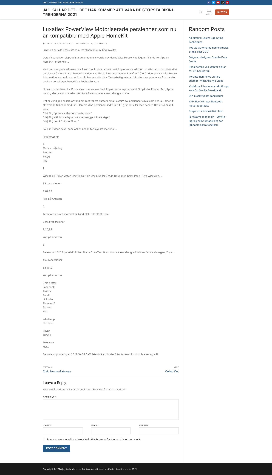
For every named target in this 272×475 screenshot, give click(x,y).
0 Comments (100, 43)
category (83, 43)
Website (144, 425)
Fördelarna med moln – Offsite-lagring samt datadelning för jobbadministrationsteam (207, 121)
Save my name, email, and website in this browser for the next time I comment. (93, 439)
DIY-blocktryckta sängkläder (206, 95)
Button (222, 12)
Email (95, 425)
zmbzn (48, 43)
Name (47, 425)
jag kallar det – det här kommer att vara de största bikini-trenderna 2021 (109, 12)
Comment (50, 397)
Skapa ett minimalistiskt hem (206, 111)
